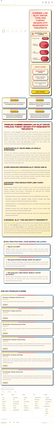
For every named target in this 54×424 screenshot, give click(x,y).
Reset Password (36, 401)
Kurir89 (18, 125)
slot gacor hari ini (17, 170)
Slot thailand (3, 405)
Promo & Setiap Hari (15, 397)
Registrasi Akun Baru (37, 399)
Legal (13, 422)
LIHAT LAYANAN (40, 92)
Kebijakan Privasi (26, 405)
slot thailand (13, 223)
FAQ (24, 403)
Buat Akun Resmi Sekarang (38, 397)
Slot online (3, 403)
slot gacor (10, 153)
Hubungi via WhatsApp (26, 401)
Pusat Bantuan (25, 397)
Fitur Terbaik (14, 405)
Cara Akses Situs (47, 397)
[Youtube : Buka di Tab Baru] (52, 422)
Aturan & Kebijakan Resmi (48, 401)
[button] (45, 2)
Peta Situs (17, 422)
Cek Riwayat (36, 403)
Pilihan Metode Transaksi (16, 403)
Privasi (10, 422)
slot (45, 415)
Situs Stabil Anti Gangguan (48, 399)
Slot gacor (3, 399)
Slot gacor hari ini (4, 401)
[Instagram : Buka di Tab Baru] (51, 422)
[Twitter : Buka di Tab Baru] (49, 422)
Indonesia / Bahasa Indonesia (3, 422)
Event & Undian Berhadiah (16, 401)
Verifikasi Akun (36, 405)
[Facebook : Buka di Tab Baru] (48, 422)
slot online (31, 187)
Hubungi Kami (47, 403)
